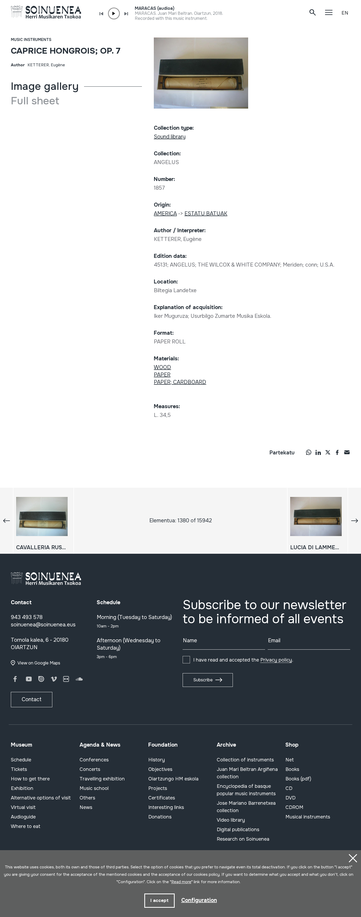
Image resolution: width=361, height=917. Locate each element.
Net (289, 760)
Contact (31, 699)
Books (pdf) (298, 779)
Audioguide (23, 817)
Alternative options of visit (41, 798)
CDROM (294, 807)
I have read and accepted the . (243, 660)
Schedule (21, 760)
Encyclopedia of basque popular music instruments (246, 790)
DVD (290, 798)
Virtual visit (23, 807)
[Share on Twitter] (327, 452)
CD (288, 788)
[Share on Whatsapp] (308, 452)
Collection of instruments (245, 760)
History (156, 760)
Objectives (160, 769)
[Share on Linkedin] (318, 452)
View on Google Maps (38, 663)
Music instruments (31, 39)
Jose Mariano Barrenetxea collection (246, 806)
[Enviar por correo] (346, 452)
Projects (157, 788)
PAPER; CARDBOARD (180, 382)
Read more (181, 882)
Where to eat (25, 826)
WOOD (162, 367)
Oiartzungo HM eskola (173, 779)
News (86, 807)
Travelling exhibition (102, 779)
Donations (160, 817)
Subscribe (203, 680)
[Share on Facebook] (337, 452)
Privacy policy (276, 660)
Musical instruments (307, 817)
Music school (94, 788)
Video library (231, 820)
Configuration (199, 900)
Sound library (170, 136)
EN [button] (344, 13)
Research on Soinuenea (243, 839)
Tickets (19, 769)
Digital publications (238, 829)
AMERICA (165, 213)
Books (292, 769)
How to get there (30, 779)
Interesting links (166, 807)
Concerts (90, 769)
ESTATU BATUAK (205, 213)
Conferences (94, 760)
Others (87, 798)
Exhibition (22, 788)
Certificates (161, 798)
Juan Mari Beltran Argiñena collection (247, 773)
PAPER (162, 374)
